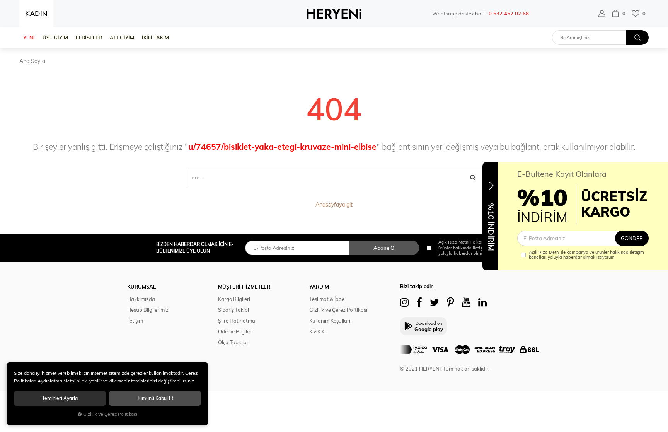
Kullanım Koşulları (329, 321)
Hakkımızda (141, 299)
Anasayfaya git (334, 204)
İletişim (135, 321)
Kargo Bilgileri (234, 299)
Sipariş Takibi (233, 310)
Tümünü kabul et (155, 398)
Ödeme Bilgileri (235, 331)
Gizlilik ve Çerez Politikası (338, 310)
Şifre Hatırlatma (236, 321)
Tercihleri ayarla (60, 398)
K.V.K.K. (317, 331)
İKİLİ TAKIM (155, 37)
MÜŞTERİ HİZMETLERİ (245, 286)
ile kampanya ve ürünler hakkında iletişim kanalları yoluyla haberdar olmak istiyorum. (586, 255)
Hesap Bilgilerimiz (148, 310)
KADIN (36, 13)
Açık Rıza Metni (544, 252)
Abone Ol (384, 248)
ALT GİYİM (122, 37)
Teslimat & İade (326, 299)
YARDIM (319, 286)
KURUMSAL (141, 286)
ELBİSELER (89, 37)
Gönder (632, 238)
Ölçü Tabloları (234, 342)
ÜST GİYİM (55, 37)
